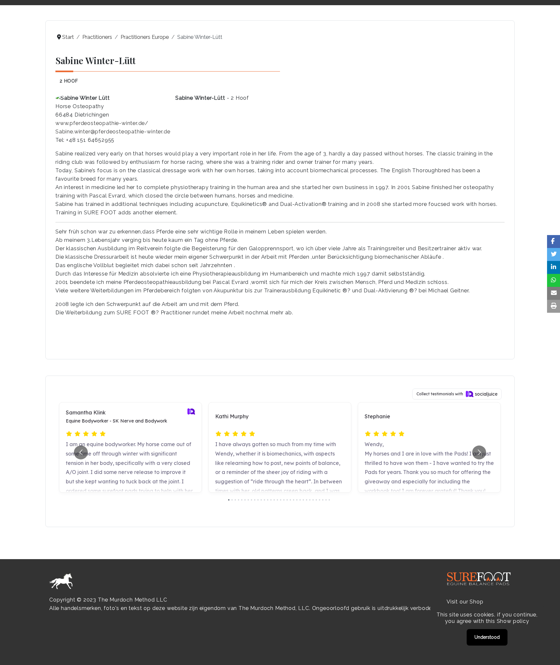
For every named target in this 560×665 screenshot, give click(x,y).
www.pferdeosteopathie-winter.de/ (101, 123)
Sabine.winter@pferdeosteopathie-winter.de (112, 132)
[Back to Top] (548, 653)
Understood (487, 637)
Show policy (513, 621)
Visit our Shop (465, 602)
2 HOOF (69, 81)
